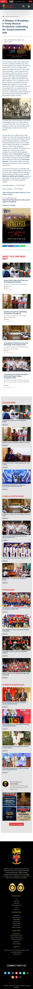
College (18, 40)
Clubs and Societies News (10, 40)
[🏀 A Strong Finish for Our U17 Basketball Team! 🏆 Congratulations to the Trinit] (9, 799)
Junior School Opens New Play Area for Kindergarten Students (16, 281)
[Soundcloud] (12, 977)
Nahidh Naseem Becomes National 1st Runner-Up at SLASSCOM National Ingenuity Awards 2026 (14, 485)
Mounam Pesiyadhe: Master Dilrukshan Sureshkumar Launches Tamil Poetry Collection (14, 703)
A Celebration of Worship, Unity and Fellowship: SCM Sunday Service (16, 344)
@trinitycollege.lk (14, 784)
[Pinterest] (16, 977)
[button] (23, 6)
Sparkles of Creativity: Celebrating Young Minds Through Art (15, 312)
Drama (22, 40)
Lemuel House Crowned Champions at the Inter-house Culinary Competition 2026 (16, 376)
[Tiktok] (27, 973)
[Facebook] (5, 973)
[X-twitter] (20, 977)
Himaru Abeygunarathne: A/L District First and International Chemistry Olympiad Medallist (15, 725)
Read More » (5, 424)
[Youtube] (16, 973)
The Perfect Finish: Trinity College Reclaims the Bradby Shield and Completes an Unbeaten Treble (16, 608)
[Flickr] (20, 973)
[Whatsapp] (24, 973)
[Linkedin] (9, 973)
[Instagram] (12, 973)
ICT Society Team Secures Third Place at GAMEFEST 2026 (15, 558)
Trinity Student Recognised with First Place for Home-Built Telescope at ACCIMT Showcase (15, 769)
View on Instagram (17, 824)
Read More (6, 288)
